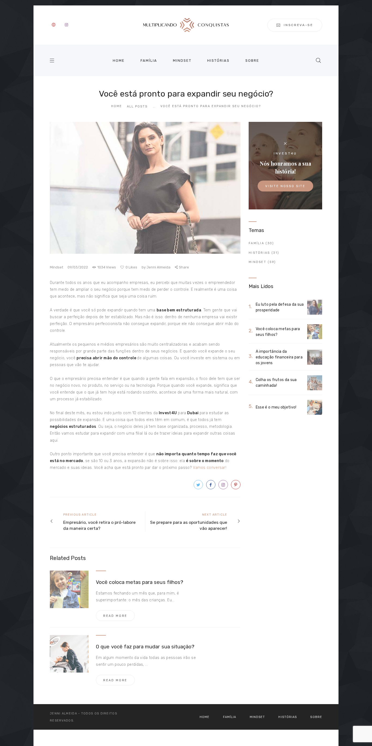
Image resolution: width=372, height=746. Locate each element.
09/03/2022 (78, 267)
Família (256, 243)
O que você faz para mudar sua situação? (145, 647)
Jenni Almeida (156, 267)
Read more (115, 616)
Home (116, 106)
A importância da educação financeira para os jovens (279, 357)
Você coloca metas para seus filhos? (139, 582)
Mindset (56, 267)
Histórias (259, 253)
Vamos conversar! (209, 467)
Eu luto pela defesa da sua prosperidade (280, 307)
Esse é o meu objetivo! (276, 407)
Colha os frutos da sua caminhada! (276, 382)
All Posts (137, 106)
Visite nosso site (285, 186)
